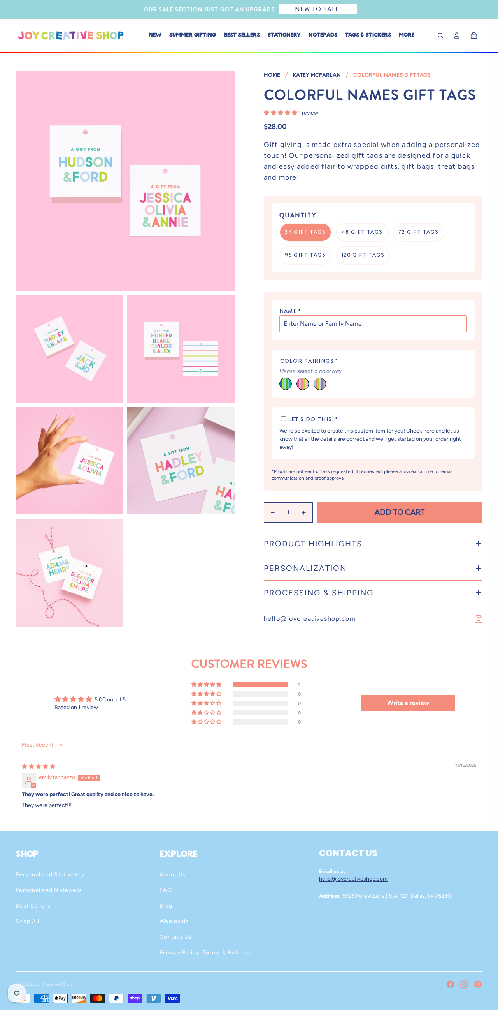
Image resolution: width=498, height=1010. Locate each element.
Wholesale (174, 921)
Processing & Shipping (319, 592)
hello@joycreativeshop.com (310, 618)
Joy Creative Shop (52, 984)
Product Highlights (313, 543)
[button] (281, 112)
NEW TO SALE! (318, 9)
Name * (290, 311)
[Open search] (440, 35)
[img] (38, 766)
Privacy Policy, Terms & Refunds (206, 952)
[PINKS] (302, 384)
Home (272, 75)
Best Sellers (33, 905)
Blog (166, 905)
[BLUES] (285, 384)
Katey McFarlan (317, 75)
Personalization (305, 568)
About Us (173, 874)
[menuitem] (406, 35)
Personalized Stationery (50, 874)
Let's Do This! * (313, 419)
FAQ (166, 890)
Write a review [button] (408, 702)
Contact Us (176, 937)
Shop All (27, 921)
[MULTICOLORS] (320, 384)
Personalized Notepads (49, 890)
